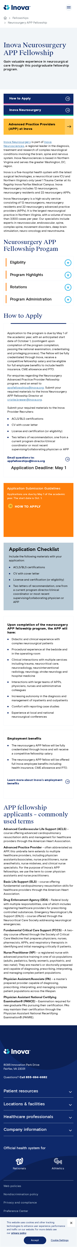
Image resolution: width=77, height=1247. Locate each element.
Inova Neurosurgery (25, 110)
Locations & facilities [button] (24, 1104)
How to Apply (20, 98)
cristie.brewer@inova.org (24, 399)
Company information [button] (25, 1129)
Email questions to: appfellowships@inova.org (26, 459)
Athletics (58, 1168)
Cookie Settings (60, 1240)
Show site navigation (69, 7)
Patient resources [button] (21, 1091)
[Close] (71, 1223)
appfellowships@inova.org (25, 387)
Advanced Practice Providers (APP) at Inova (32, 126)
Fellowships (20, 18)
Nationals (19, 1168)
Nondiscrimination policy (21, 1194)
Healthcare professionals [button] (28, 1117)
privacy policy (18, 1233)
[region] (38, 1232)
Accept (35, 1240)
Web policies (12, 1186)
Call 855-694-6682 (33, 1077)
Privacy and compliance (20, 1202)
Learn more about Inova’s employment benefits (34, 781)
